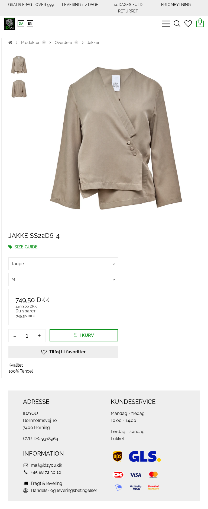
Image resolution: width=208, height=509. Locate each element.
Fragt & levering (46, 483)
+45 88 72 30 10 (45, 472)
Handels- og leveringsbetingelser (63, 490)
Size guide (25, 246)
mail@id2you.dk (46, 465)
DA (21, 23)
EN (30, 23)
